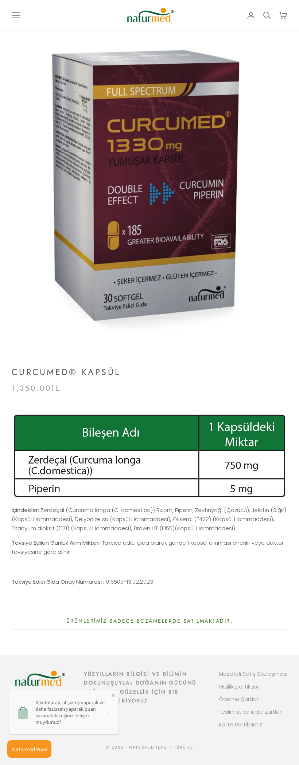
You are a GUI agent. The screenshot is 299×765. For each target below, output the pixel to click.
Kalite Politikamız (240, 724)
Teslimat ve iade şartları (251, 711)
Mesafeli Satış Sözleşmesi (253, 674)
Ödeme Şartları (239, 699)
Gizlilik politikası (238, 686)
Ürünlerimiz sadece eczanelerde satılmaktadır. (149, 620)
